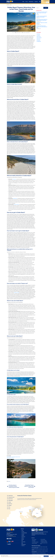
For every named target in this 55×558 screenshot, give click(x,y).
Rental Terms (31, 1)
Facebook (7, 538)
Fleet (23, 1)
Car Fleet (23, 531)
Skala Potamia (10, 498)
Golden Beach (10, 500)
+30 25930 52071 (46, 0)
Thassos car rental (16, 292)
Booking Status (24, 544)
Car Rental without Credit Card (43, 543)
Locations (23, 534)
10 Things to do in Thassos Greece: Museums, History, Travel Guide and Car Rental (41, 27)
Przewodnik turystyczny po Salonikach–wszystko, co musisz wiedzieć (41, 16)
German (7, 541)
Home (22, 530)
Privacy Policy (23, 541)
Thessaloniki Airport (11, 497)
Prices (26, 1)
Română (11, 541)
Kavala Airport (10, 495)
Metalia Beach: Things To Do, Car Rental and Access (41, 23)
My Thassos (24, 32)
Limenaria (9, 505)
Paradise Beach (15, 198)
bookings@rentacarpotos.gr (12, 536)
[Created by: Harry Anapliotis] (9, 544)
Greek (9, 541)
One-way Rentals (43, 539)
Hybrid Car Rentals (34, 543)
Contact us (23, 545)
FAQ (22, 540)
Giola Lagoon (14, 179)
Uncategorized (39, 41)
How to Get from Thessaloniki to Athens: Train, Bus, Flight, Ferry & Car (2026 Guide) (41, 13)
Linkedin (10, 538)
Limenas (9, 502)
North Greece (39, 36)
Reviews (23, 539)
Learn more (39, 556)
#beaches (9, 481)
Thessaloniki (38, 40)
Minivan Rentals (34, 539)
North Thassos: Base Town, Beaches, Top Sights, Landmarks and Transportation (41, 20)
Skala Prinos (10, 503)
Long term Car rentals (43, 540)
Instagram (9, 538)
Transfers (36, 1)
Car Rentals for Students (44, 541)
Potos (9, 507)
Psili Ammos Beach (16, 204)
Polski (12, 541)
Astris (9, 508)
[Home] (9, 1)
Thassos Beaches (28, 32)
